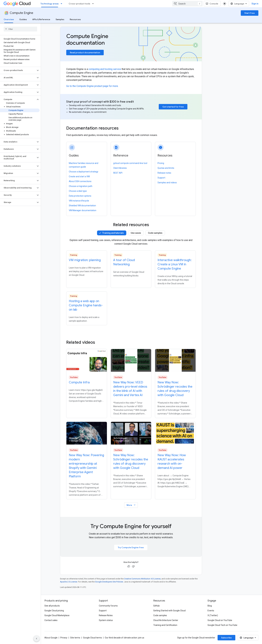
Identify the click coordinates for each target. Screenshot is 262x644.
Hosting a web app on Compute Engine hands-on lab (86, 305)
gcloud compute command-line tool (130, 163)
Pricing (161, 163)
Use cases (136, 233)
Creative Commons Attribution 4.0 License (142, 579)
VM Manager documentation (82, 210)
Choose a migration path (80, 186)
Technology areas (49, 3)
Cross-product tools (79, 3)
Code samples (155, 233)
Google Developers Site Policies (109, 582)
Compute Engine (21, 13)
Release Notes (106, 615)
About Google (50, 637)
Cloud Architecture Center (165, 620)
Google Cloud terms (92, 637)
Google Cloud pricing (54, 610)
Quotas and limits (166, 168)
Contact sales (50, 620)
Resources (75, 19)
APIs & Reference (41, 19)
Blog (210, 605)
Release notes (164, 173)
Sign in (255, 3)
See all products (52, 605)
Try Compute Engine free (131, 547)
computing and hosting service (105, 69)
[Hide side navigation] (37, 639)
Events (211, 610)
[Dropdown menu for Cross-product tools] (93, 3)
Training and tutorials (113, 233)
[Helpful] (128, 566)
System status (106, 620)
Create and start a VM (79, 176)
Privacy (63, 637)
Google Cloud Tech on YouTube (222, 625)
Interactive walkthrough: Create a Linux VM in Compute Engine (174, 264)
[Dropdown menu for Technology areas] (62, 3)
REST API (117, 173)
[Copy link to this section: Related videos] (99, 342)
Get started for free (173, 106)
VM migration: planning (85, 260)
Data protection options (80, 196)
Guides (23, 19)
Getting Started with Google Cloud (169, 610)
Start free (249, 13)
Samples (60, 19)
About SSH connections (80, 181)
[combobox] (187, 3)
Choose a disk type (78, 191)
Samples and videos (167, 182)
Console (214, 3)
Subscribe (226, 637)
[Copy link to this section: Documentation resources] (123, 128)
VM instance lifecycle (79, 200)
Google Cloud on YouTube (220, 620)
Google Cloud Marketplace (56, 615)
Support (161, 177)
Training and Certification (165, 625)
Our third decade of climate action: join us (124, 637)
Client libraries (120, 168)
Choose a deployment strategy (83, 171)
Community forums (108, 605)
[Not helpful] (133, 566)
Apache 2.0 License (68, 582)
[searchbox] (20, 29)
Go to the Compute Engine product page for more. (92, 86)
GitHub (156, 605)
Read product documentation (85, 52)
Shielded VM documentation (82, 205)
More (131, 505)
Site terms (75, 637)
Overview (9, 19)
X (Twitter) (213, 615)
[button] (18, 70)
